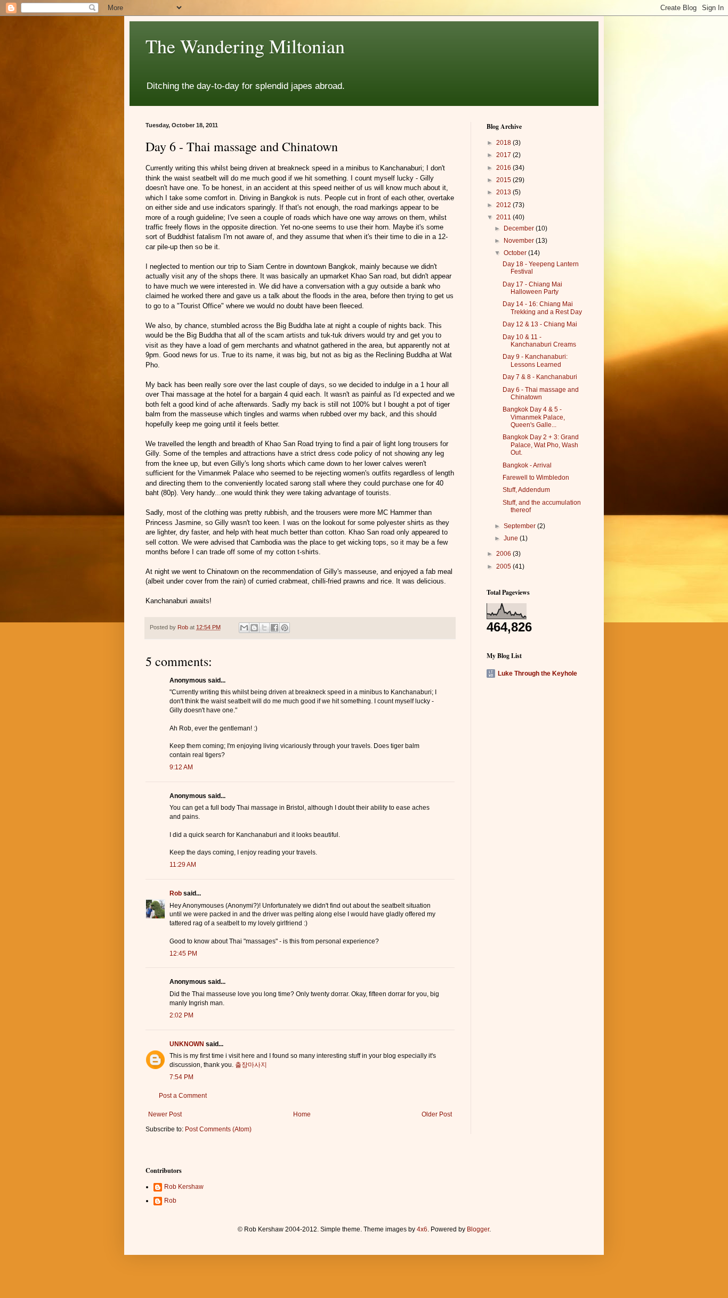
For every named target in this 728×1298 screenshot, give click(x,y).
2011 (504, 217)
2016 (504, 167)
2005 (504, 566)
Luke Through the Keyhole (537, 673)
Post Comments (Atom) (218, 1129)
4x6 (422, 1229)
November (520, 240)
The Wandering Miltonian (245, 46)
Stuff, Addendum (526, 490)
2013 (504, 192)
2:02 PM (181, 1015)
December (520, 228)
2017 (504, 155)
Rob (175, 893)
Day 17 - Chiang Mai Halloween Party (532, 288)
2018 (504, 142)
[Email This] (244, 627)
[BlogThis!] (254, 627)
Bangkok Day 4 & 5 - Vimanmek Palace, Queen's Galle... (534, 417)
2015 (504, 180)
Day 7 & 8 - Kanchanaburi (540, 377)
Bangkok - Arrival (527, 465)
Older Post (437, 1114)
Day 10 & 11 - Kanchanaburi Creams (539, 340)
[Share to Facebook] (274, 627)
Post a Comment (183, 1095)
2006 (504, 553)
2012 (504, 205)
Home (302, 1114)
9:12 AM (181, 767)
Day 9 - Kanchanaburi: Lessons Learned (535, 360)
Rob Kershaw (184, 1186)
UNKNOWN (186, 1044)
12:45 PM (183, 953)
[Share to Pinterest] (284, 627)
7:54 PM (181, 1077)
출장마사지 (251, 1065)
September (520, 526)
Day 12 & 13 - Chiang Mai (540, 324)
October (516, 253)
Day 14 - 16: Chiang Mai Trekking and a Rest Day (542, 307)
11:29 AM (182, 864)
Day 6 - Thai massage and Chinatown (541, 393)
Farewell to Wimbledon (536, 477)
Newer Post (165, 1114)
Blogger (478, 1229)
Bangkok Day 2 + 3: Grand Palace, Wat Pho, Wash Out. (541, 444)
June (512, 538)
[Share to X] (264, 627)
